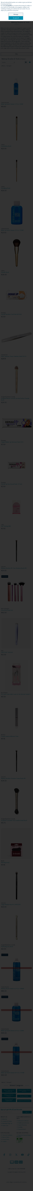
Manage (16, 14)
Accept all (16, 18)
